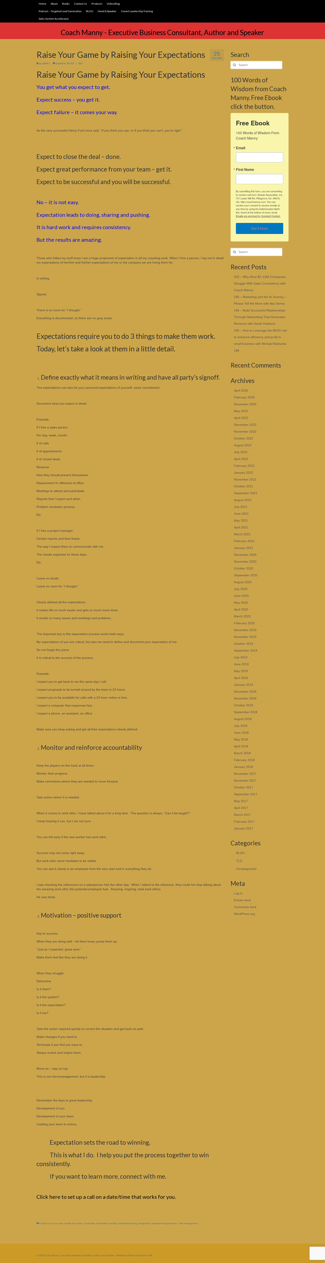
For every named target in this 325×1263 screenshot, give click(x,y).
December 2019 (245, 630)
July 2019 (240, 657)
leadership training (128, 1223)
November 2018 (245, 698)
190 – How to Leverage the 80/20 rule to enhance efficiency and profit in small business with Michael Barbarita (260, 337)
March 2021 (242, 534)
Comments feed (245, 907)
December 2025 (245, 404)
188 (236, 350)
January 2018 (243, 767)
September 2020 (245, 575)
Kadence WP (145, 1255)
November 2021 (245, 479)
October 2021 (243, 486)
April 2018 (241, 746)
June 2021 (241, 513)
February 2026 (244, 397)
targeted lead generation (164, 1223)
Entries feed (242, 900)
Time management (188, 1223)
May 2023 (241, 411)
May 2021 (241, 520)
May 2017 (241, 801)
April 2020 (241, 609)
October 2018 (243, 705)
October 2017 (243, 787)
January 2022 (243, 472)
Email (240, 148)
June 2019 (241, 664)
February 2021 (244, 541)
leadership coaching (107, 1223)
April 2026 (241, 390)
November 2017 (245, 780)
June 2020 (241, 596)
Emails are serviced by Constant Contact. (258, 216)
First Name (245, 169)
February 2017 (244, 821)
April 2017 (241, 808)
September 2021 (245, 493)
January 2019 (243, 684)
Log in (238, 893)
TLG (239, 861)
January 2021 (243, 548)
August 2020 (243, 582)
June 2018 (241, 732)
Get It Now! (259, 228)
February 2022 (244, 465)
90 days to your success (50, 1223)
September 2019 (245, 650)
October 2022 (243, 438)
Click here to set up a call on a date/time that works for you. (106, 1196)
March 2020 (242, 616)
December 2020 (245, 554)
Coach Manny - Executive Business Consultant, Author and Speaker (162, 32)
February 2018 (244, 760)
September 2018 (245, 712)
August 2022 (243, 445)
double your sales (73, 1223)
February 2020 (244, 623)
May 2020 (241, 602)
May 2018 (241, 739)
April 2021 (241, 527)
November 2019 (245, 637)
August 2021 (243, 500)
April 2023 (241, 418)
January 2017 (243, 828)
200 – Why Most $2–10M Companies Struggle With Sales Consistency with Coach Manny (260, 283)
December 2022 (245, 424)
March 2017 (242, 814)
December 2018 (245, 691)
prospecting (145, 1223)
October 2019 (243, 643)
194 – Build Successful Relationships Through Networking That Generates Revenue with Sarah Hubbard (259, 317)
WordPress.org (244, 914)
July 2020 (240, 589)
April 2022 (241, 459)
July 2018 (240, 726)
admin (45, 63)
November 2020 (245, 561)
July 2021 (240, 507)
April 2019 (241, 678)
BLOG (70, 63)
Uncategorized (246, 869)
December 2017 (245, 773)
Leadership (89, 1223)
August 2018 (243, 719)
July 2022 (240, 452)
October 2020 (243, 568)
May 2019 (241, 671)
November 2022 (245, 431)
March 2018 (242, 753)
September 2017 (245, 794)
